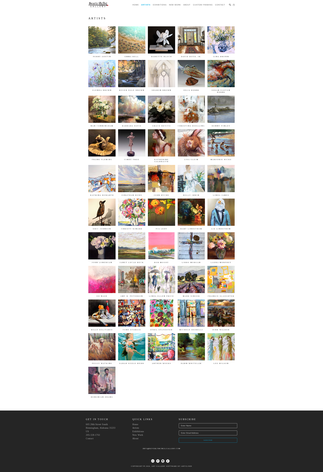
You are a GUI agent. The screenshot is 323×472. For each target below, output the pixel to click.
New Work (137, 435)
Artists (135, 428)
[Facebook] (167, 461)
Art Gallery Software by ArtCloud (172, 466)
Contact (90, 438)
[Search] (230, 5)
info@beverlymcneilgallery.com (161, 448)
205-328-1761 (93, 435)
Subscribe (208, 440)
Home (135, 424)
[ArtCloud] (152, 461)
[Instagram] (162, 461)
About (135, 438)
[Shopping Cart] (234, 5)
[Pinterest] (157, 461)
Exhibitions (138, 431)
